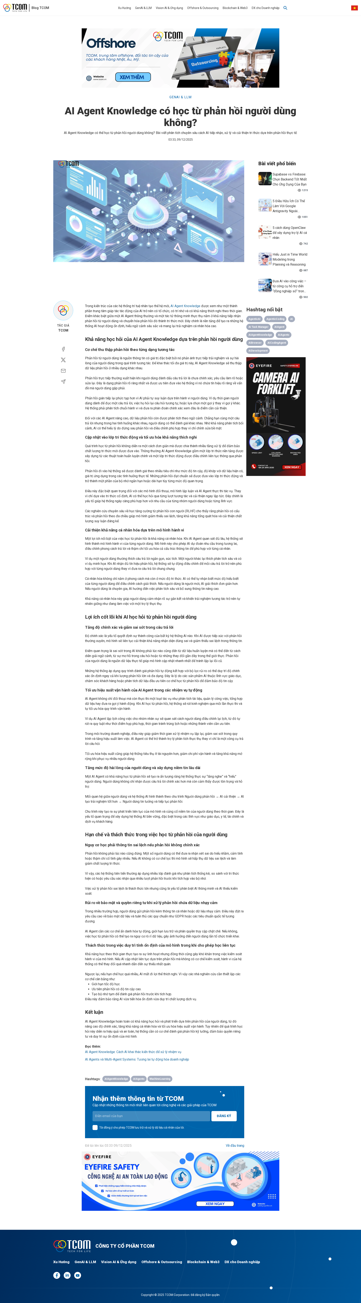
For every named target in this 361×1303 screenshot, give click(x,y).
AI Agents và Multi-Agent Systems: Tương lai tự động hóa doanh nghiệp (137, 1059)
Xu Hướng (124, 8)
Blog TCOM (40, 8)
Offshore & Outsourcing (203, 8)
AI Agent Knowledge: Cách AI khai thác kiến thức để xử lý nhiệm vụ (133, 1052)
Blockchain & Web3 (235, 8)
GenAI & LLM (143, 8)
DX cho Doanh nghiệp (266, 8)
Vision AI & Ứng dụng (169, 8)
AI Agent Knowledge (185, 306)
